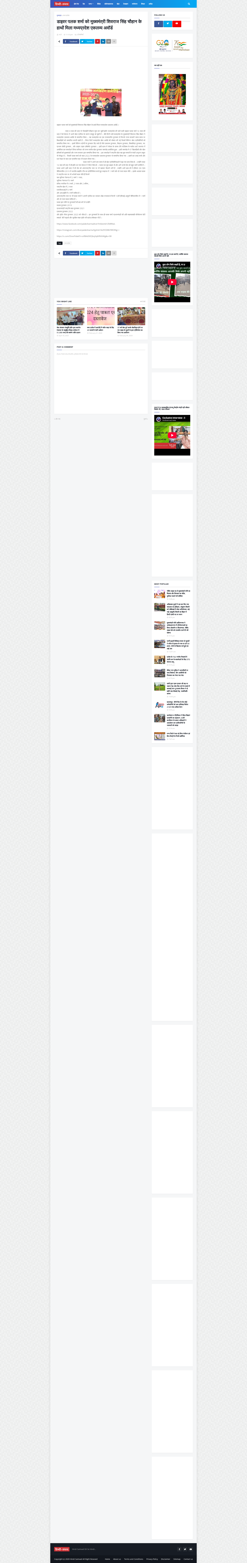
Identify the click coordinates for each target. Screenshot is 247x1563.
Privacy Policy (152, 1559)
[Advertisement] (101, 68)
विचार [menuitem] (143, 4)
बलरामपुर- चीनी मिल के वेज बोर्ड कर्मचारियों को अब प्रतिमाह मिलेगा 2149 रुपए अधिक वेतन (177, 704)
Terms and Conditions (133, 1559)
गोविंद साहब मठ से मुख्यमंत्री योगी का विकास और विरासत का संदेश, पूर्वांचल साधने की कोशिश (178, 593)
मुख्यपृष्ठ (59, 15)
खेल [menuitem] (118, 4)
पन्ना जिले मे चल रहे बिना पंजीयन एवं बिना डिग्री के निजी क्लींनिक (178, 734)
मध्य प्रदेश (66, 15)
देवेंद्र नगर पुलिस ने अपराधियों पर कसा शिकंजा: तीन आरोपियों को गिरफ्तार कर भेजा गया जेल (177, 672)
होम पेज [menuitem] (76, 4)
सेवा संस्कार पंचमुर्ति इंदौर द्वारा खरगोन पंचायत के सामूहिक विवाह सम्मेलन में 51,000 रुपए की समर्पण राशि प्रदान (69, 330)
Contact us (188, 1559)
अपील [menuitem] (150, 4)
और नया (57, 419)
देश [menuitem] (84, 4)
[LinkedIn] (103, 41)
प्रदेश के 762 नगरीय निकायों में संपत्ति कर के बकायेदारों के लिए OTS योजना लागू (178, 659)
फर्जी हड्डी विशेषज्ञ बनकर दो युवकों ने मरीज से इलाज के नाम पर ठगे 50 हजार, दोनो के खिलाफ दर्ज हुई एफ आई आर (178, 645)
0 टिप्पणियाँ (80, 34)
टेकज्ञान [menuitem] (125, 4)
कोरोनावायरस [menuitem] (108, 4)
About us (117, 1559)
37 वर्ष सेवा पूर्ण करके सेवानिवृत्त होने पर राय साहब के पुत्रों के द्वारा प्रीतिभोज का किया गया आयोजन (130, 330)
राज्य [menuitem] (90, 4)
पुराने (145, 419)
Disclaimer (165, 1559)
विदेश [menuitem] (99, 4)
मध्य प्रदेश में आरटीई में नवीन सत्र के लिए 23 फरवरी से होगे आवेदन (100, 328)
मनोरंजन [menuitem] (134, 4)
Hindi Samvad (76, 1559)
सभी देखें (142, 301)
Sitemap (176, 1559)
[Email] (108, 41)
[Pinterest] (97, 41)
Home (107, 1559)
